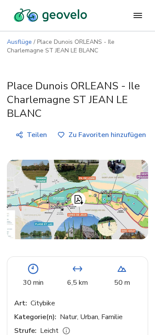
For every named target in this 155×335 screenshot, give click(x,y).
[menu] (137, 15)
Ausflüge (19, 42)
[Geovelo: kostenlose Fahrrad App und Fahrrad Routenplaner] (50, 15)
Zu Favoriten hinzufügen (107, 135)
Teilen (37, 135)
